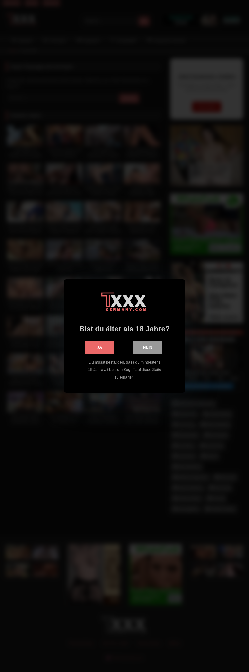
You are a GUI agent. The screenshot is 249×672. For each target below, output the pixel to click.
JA (99, 347)
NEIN (147, 347)
